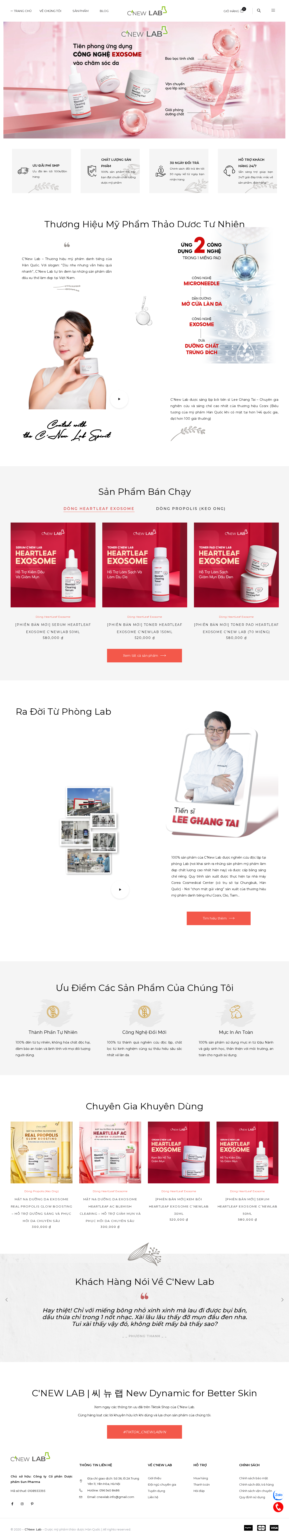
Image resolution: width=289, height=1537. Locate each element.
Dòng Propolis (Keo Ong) (191, 509)
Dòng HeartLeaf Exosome (99, 509)
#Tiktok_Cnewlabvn (144, 1432)
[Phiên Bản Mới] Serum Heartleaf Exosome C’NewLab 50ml (247, 1206)
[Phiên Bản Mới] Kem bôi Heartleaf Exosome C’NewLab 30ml (179, 1206)
